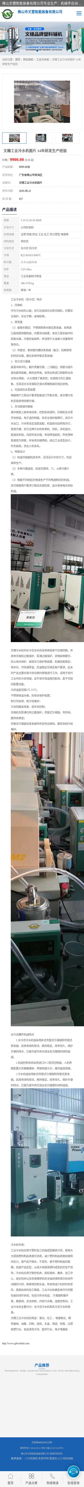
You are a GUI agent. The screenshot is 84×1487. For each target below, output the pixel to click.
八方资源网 (31, 1458)
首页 (17, 59)
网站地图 (68, 1458)
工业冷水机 (42, 59)
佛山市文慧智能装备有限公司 (35, 1454)
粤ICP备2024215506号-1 (53, 1448)
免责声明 (43, 1458)
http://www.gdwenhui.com (15, 1343)
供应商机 (28, 59)
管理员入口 (55, 1458)
